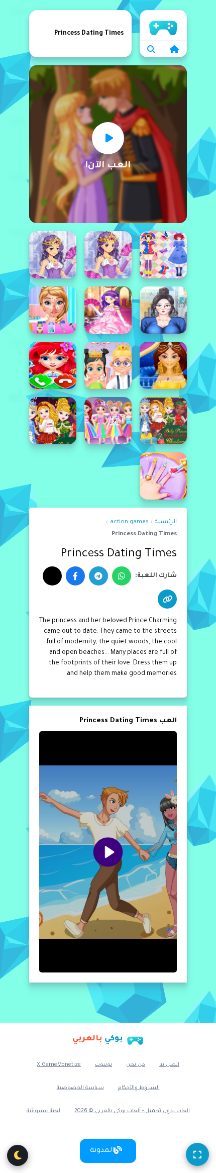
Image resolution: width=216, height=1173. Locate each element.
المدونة (102, 1151)
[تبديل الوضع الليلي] (17, 1155)
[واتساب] (121, 575)
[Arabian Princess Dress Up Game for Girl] (163, 365)
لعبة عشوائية (43, 1111)
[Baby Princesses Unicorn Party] (108, 420)
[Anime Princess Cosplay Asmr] (163, 254)
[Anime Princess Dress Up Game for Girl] (52, 254)
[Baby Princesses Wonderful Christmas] (52, 420)
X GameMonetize (59, 1065)
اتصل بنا (169, 1065)
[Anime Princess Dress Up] (108, 254)
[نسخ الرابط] (167, 599)
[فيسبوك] (75, 575)
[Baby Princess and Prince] (108, 365)
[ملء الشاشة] (197, 1154)
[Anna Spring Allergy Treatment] (52, 310)
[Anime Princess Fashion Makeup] (163, 310)
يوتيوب (103, 1065)
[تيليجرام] (98, 575)
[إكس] (52, 575)
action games (129, 522)
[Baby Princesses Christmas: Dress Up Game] (163, 420)
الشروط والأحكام (139, 1088)
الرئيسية (163, 25)
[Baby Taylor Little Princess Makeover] (163, 476)
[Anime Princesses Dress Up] (108, 310)
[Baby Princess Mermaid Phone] (52, 365)
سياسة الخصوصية (80, 1088)
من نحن (135, 1065)
